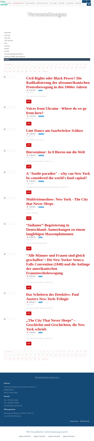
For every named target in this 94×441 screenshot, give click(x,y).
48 (35, 71)
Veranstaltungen (17, 3)
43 (14, 71)
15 (64, 64)
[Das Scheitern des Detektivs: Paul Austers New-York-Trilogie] (13, 298)
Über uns (52, 3)
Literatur (7, 38)
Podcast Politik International (14, 57)
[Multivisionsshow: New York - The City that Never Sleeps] (13, 203)
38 (76, 68)
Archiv (6, 59)
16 (68, 64)
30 (43, 68)
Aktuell (7, 3)
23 (14, 68)
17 (73, 64)
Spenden (69, 3)
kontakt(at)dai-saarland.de (13, 406)
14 (60, 64)
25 (22, 68)
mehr (28, 101)
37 (72, 68)
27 (31, 68)
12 (52, 64)
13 (56, 64)
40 (84, 68)
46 (26, 71)
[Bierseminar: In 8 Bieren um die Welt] (13, 155)
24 (18, 68)
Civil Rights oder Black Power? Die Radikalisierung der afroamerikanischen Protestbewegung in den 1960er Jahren (58, 82)
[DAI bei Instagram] (89, 1)
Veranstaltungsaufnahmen (13, 54)
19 (81, 64)
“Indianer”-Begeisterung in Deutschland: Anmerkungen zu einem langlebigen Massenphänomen (55, 229)
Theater (7, 46)
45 (22, 71)
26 (26, 68)
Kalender (7, 32)
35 (64, 68)
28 (35, 68)
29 (39, 68)
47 (31, 71)
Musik (6, 49)
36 (68, 68)
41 (6, 71)
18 (77, 64)
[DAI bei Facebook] (84, 1)
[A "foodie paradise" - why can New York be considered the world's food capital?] (13, 177)
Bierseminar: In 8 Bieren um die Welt (55, 152)
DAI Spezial (8, 40)
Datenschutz (84, 421)
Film (5, 43)
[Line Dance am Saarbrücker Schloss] (13, 134)
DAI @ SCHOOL (41, 3)
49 (39, 71)
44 (18, 71)
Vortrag (7, 35)
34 (59, 68)
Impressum (74, 421)
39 (80, 68)
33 (55, 68)
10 (44, 64)
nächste (45, 71)
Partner (61, 3)
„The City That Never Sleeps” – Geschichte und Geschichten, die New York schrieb (55, 324)
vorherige (8, 64)
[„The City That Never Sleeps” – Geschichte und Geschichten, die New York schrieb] (13, 324)
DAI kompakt (29, 3)
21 (6, 68)
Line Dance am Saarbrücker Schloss (54, 131)
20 (85, 64)
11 (48, 64)
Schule (6, 51)
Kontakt (77, 3)
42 (10, 71)
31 (47, 68)
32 (51, 68)
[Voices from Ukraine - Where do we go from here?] (13, 112)
